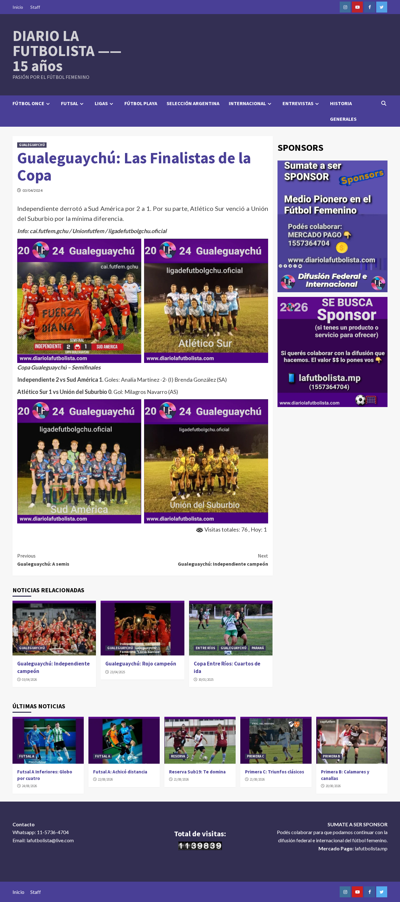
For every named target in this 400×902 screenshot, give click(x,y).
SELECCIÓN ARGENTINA (193, 103)
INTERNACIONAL (247, 103)
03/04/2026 (29, 679)
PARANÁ (258, 648)
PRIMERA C (255, 756)
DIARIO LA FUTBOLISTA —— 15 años (67, 50)
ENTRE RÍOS (205, 648)
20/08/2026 (333, 786)
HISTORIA (341, 103)
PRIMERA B (331, 756)
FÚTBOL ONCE (28, 103)
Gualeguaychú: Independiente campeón (223, 560)
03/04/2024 (32, 190)
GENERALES (343, 119)
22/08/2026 (105, 779)
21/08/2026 (181, 779)
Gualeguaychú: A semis (43, 560)
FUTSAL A (26, 756)
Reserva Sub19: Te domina (197, 772)
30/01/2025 (205, 679)
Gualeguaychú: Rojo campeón (140, 663)
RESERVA (178, 756)
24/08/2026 (29, 786)
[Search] (384, 103)
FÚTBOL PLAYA (140, 103)
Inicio (17, 7)
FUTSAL (69, 103)
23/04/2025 (117, 672)
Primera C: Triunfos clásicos (274, 772)
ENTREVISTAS (297, 103)
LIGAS (101, 103)
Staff (35, 7)
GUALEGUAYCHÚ (32, 145)
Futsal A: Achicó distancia (120, 772)
